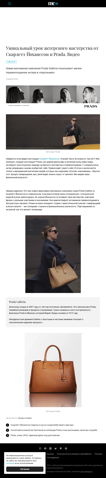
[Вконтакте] (50, 448)
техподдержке (86, 471)
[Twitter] (56, 448)
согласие (10, 463)
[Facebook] (45, 448)
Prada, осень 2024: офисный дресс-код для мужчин (35, 435)
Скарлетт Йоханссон (49, 159)
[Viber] (61, 448)
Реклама (98, 454)
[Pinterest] (66, 448)
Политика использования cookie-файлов (74, 454)
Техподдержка (53, 458)
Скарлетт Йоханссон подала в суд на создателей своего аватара (42, 425)
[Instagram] (40, 448)
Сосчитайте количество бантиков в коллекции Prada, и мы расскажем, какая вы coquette (54, 430)
